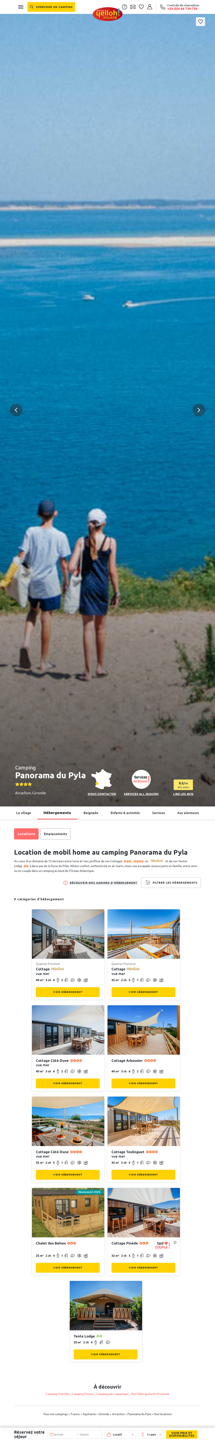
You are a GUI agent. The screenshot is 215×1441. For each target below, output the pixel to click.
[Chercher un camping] (51, 7)
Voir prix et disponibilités (181, 1434)
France (75, 1414)
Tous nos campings (55, 1414)
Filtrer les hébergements (175, 882)
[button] (107, 395)
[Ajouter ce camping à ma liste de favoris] (200, 21)
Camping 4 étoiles (57, 1394)
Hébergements (57, 812)
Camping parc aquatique (112, 1394)
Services (158, 813)
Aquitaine (89, 1414)
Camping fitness (83, 1394)
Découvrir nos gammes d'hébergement (104, 882)
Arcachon (23, 793)
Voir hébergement (67, 992)
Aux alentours (188, 813)
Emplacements (55, 834)
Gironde (39, 793)
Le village (23, 813)
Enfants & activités (125, 813)
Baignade (91, 813)
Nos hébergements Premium (150, 1394)
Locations (26, 833)
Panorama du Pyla (139, 1414)
